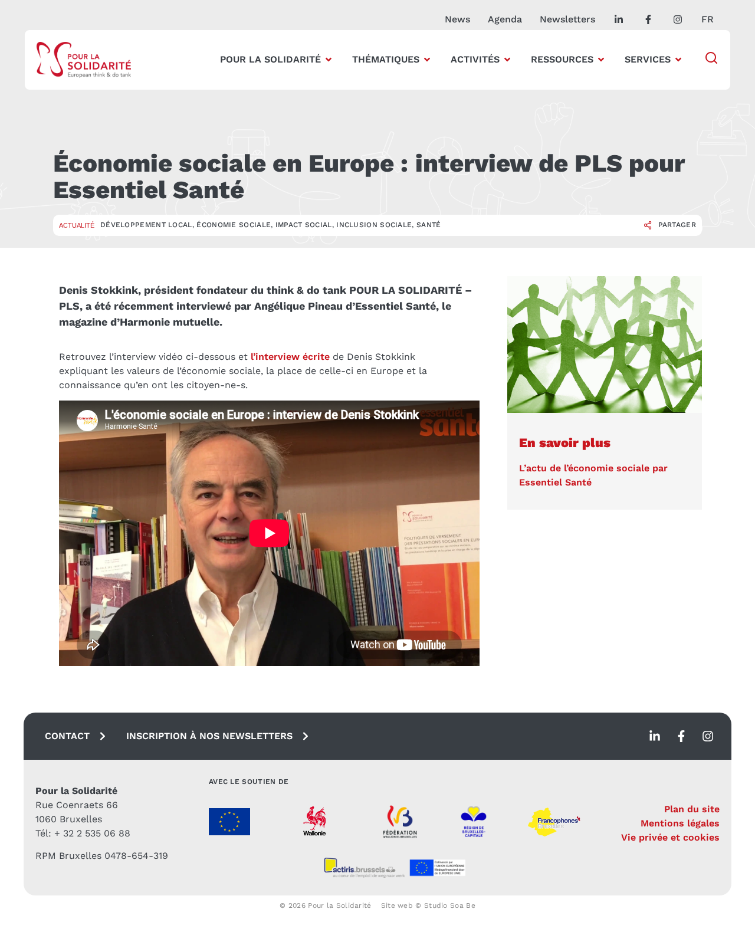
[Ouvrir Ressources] (601, 59)
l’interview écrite (290, 356)
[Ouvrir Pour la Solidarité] (328, 59)
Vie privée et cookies (670, 837)
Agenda (505, 19)
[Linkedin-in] (655, 736)
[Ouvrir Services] (678, 59)
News (457, 19)
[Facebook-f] (681, 736)
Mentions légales (680, 823)
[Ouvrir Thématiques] (427, 59)
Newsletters (567, 19)
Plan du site (692, 809)
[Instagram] (708, 736)
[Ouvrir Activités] (507, 59)
